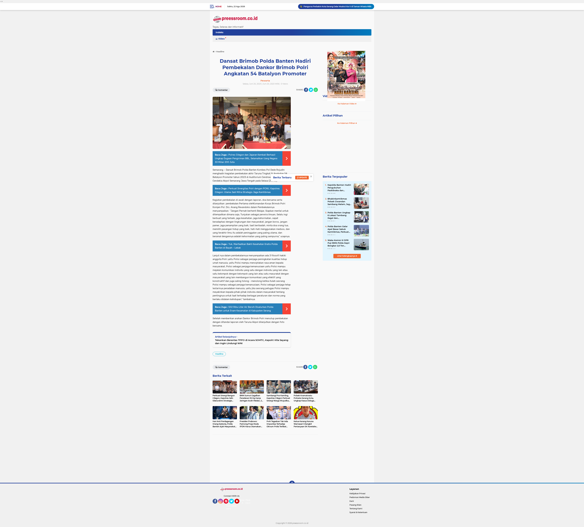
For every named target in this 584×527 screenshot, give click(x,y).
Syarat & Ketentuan (358, 512)
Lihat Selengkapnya (346, 256)
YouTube (239, 505)
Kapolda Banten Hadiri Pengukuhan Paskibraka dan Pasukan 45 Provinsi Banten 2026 (339, 188)
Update (303, 177)
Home (218, 6)
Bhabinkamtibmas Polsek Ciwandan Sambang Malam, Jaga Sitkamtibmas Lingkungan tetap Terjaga (339, 201)
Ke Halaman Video (346, 104)
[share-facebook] (306, 90)
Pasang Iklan (355, 505)
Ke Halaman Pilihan (346, 123)
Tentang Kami (355, 508)
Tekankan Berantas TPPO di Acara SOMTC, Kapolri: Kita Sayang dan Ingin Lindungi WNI (251, 342)
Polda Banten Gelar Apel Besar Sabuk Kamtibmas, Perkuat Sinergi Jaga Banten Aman (338, 229)
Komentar (223, 90)
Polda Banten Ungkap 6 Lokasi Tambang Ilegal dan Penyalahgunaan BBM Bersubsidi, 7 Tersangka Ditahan (339, 215)
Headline (219, 354)
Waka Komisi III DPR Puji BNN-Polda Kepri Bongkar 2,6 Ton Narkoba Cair (338, 243)
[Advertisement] (265, 459)
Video (221, 38)
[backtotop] (292, 483)
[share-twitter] (311, 90)
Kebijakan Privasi (357, 493)
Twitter (233, 505)
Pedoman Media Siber (359, 497)
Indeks (219, 32)
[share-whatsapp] (316, 90)
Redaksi (236, 506)
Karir (351, 501)
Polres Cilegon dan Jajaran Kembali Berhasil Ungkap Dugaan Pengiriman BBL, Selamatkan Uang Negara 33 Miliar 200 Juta (246, 158)
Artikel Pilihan (333, 115)
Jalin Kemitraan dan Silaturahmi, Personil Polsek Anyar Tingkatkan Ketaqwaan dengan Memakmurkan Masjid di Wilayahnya (337, 6)
